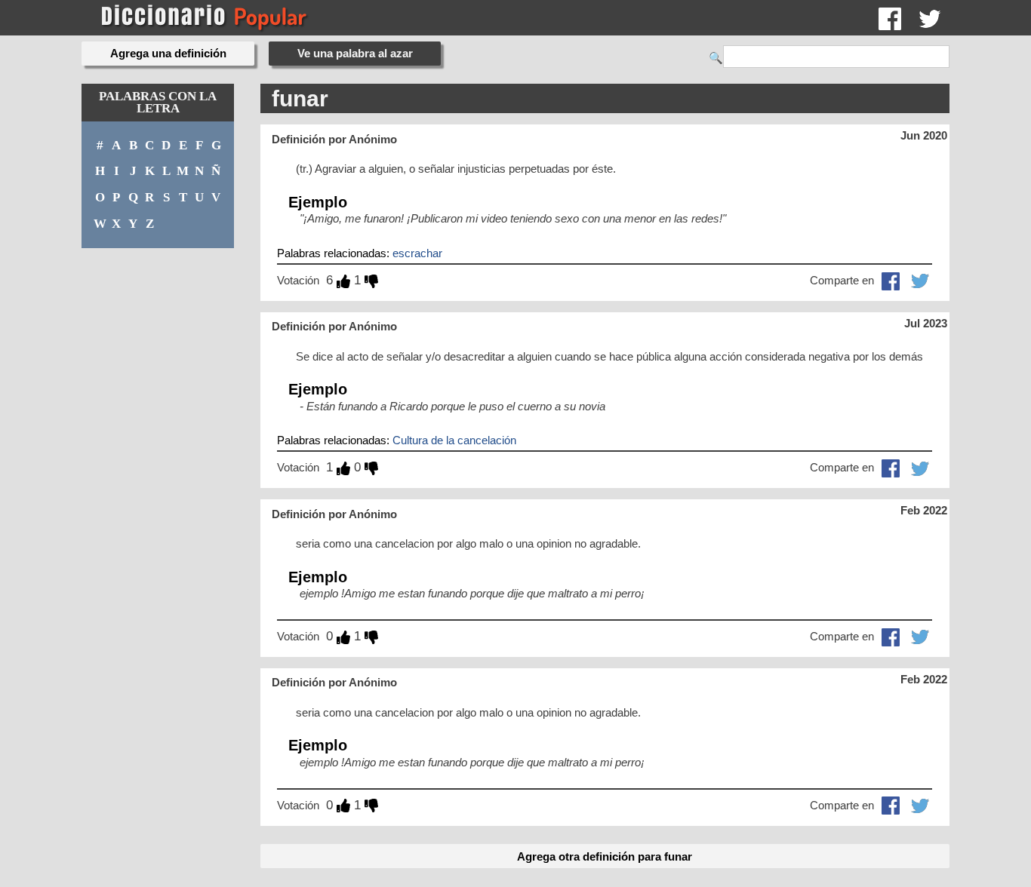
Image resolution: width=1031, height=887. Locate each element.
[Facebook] (890, 18)
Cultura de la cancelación (454, 440)
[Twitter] (930, 18)
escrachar (417, 253)
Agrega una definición (168, 53)
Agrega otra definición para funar (604, 856)
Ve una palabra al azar (355, 53)
